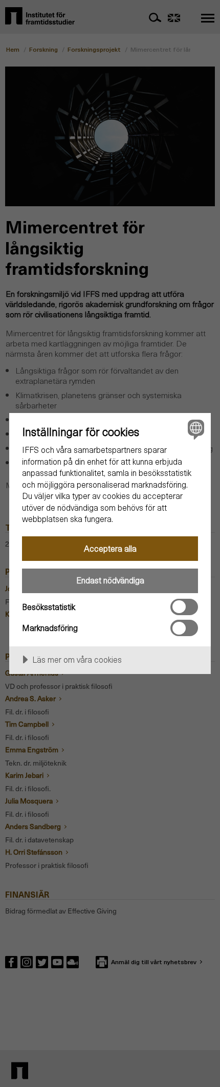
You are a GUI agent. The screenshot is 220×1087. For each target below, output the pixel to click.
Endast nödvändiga (110, 580)
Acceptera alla (110, 548)
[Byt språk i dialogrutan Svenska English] (195, 429)
